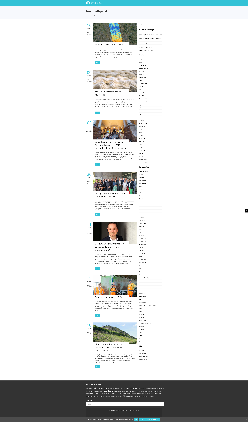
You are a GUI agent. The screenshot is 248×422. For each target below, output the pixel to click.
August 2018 (142, 150)
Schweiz (144, 393)
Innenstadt (138, 391)
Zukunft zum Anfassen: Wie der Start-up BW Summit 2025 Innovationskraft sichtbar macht (110, 145)
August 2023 (142, 105)
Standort (91, 396)
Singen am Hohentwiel (154, 393)
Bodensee (112, 388)
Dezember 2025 (143, 65)
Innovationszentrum (148, 391)
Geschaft (141, 275)
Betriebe (108, 388)
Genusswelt (142, 253)
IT (139, 211)
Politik (140, 268)
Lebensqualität (100, 393)
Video (140, 192)
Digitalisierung (142, 296)
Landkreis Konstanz (92, 393)
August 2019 (142, 138)
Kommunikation (143, 223)
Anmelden (141, 350)
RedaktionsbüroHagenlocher (134, 393)
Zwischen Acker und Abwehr (109, 44)
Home (127, 2)
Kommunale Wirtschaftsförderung (147, 305)
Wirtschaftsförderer (135, 396)
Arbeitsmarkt (142, 180)
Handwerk (141, 217)
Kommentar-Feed (143, 356)
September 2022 (143, 114)
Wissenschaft (142, 262)
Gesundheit (142, 196)
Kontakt (159, 2)
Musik (140, 202)
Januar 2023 (142, 111)
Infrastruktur (134, 391)
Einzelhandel (142, 293)
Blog (140, 284)
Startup (141, 232)
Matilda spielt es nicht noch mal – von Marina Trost (150, 39)
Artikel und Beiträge (143, 2)
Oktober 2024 (142, 86)
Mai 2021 (141, 120)
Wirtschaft (141, 287)
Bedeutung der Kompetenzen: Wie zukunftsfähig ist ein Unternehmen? (109, 247)
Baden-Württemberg (100, 388)
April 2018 (141, 156)
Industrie (141, 314)
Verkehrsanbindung (119, 396)
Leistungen (133, 2)
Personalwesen (143, 220)
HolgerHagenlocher (127, 391)
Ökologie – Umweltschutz (145, 323)
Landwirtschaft (143, 238)
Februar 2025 (142, 77)
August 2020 (142, 129)
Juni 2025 (141, 71)
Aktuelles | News (143, 214)
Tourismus (141, 308)
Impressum (125, 410)
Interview (141, 189)
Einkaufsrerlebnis (155, 388)
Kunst (140, 265)
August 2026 (142, 59)
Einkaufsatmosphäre (148, 388)
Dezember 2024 (143, 83)
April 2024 (141, 95)
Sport (140, 272)
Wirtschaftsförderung (144, 396)
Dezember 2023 (143, 99)
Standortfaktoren (96, 396)
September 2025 (143, 68)
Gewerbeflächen (92, 391)
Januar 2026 (142, 62)
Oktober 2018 (142, 147)
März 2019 (141, 141)
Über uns (153, 2)
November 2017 (143, 159)
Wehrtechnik (142, 235)
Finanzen (141, 177)
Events (140, 229)
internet (154, 391)
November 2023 (143, 102)
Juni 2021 (141, 117)
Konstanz (159, 391)
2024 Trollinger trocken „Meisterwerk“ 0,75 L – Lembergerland (150, 34)
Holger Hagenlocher (89, 33)
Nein (142, 419)
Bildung (141, 338)
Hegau (120, 391)
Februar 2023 (142, 108)
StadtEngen (88, 396)
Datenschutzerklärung (134, 410)
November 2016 (143, 162)
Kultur (140, 186)
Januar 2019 (142, 144)
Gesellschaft (142, 329)
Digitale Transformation (145, 208)
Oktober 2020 (142, 126)
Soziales (141, 174)
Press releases (142, 281)
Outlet (111, 393)
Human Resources (143, 171)
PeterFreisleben (119, 393)
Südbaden (102, 396)
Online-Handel (142, 299)
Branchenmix (117, 388)
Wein (140, 256)
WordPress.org (143, 359)
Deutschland (123, 388)
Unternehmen (142, 302)
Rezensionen (142, 244)
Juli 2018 (141, 153)
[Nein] (246, 419)
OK (136, 419)
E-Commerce (142, 259)
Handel (141, 290)
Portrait (141, 199)
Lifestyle (141, 332)
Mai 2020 (141, 132)
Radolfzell (125, 393)
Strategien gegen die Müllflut (109, 297)
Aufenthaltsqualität (89, 388)
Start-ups (141, 226)
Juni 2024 (141, 92)
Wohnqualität (152, 396)
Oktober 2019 (142, 135)
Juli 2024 (141, 89)
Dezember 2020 (143, 123)
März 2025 (141, 74)
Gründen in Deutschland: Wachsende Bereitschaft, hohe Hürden (148, 46)
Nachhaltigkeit (142, 320)
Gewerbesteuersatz (99, 391)
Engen (87, 391)
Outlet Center (114, 393)
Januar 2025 (142, 80)
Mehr (97, 62)
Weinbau (141, 326)
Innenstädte (142, 391)
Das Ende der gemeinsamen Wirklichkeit (149, 43)
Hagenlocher (108, 391)
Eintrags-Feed (142, 353)
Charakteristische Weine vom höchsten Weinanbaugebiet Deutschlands (109, 347)
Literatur (141, 247)
